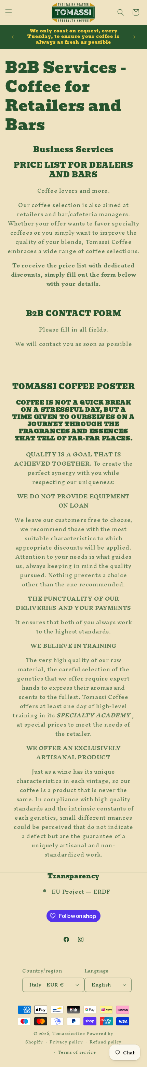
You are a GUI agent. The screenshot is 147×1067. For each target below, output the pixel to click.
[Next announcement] (134, 36)
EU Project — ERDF (81, 891)
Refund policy (106, 1042)
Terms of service (77, 1052)
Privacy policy (66, 1042)
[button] (8, 12)
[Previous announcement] (12, 36)
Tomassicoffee (68, 1033)
